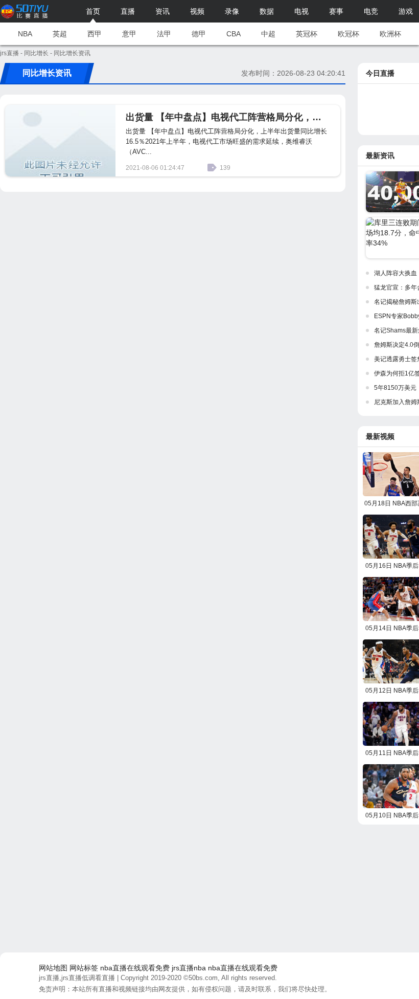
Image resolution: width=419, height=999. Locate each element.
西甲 (94, 34)
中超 (268, 34)
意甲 (129, 34)
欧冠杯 (348, 34)
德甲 (199, 34)
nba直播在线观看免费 (135, 968)
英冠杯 (306, 34)
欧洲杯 (390, 34)
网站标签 (83, 968)
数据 (267, 11)
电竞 (371, 11)
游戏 (406, 11)
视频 (197, 11)
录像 (232, 11)
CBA (233, 34)
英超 (60, 34)
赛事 (336, 11)
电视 (301, 11)
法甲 (164, 34)
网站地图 (53, 968)
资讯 (162, 11)
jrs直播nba (189, 968)
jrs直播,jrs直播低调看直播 (77, 978)
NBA (25, 34)
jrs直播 (9, 53)
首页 (93, 11)
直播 (128, 11)
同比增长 (36, 53)
